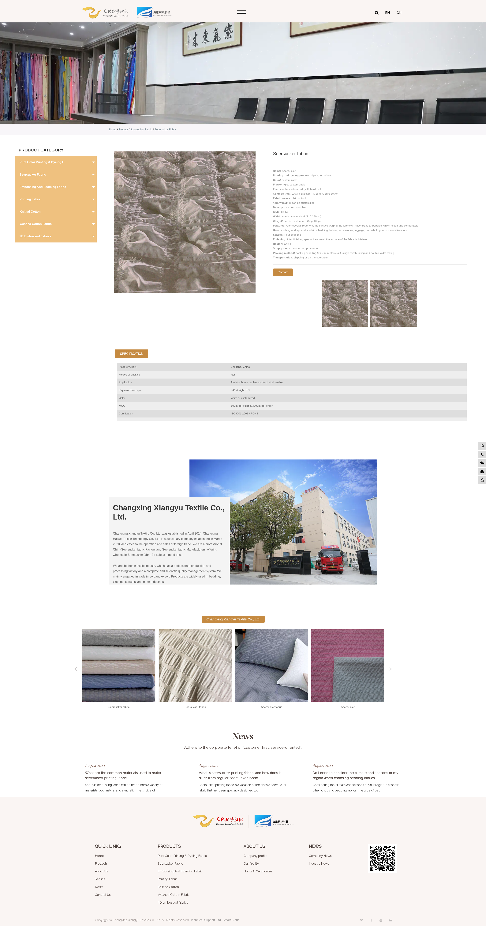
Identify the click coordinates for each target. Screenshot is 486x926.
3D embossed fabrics (35, 236)
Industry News (319, 863)
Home (112, 129)
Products (101, 863)
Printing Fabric (30, 199)
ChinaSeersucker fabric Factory (134, 549)
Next (391, 669)
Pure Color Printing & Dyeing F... (43, 162)
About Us (101, 871)
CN (399, 12)
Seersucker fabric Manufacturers (184, 549)
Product (123, 129)
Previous (76, 669)
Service (100, 879)
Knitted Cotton (30, 211)
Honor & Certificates (258, 871)
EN (387, 12)
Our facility (251, 863)
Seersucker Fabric (141, 129)
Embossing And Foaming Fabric (43, 187)
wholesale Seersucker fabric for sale (137, 554)
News (99, 887)
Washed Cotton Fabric (36, 224)
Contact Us (103, 894)
